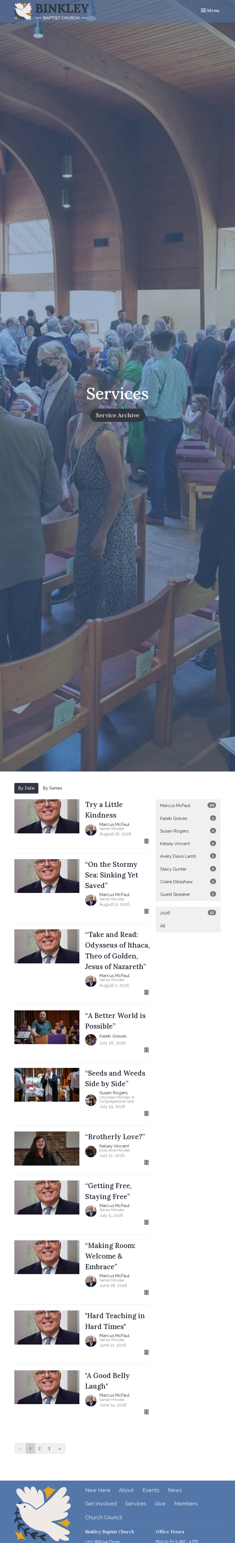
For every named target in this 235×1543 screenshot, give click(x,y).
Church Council (103, 1517)
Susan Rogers (187, 831)
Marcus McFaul (187, 805)
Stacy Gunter (187, 869)
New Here (97, 1490)
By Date (26, 788)
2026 (187, 913)
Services (135, 1504)
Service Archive (117, 415)
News (175, 1490)
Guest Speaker (187, 894)
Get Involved (101, 1504)
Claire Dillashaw (187, 881)
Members (186, 1504)
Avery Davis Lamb (187, 856)
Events (150, 1490)
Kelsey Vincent (187, 843)
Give (160, 1504)
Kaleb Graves (187, 818)
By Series (52, 788)
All (162, 925)
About (126, 1490)
